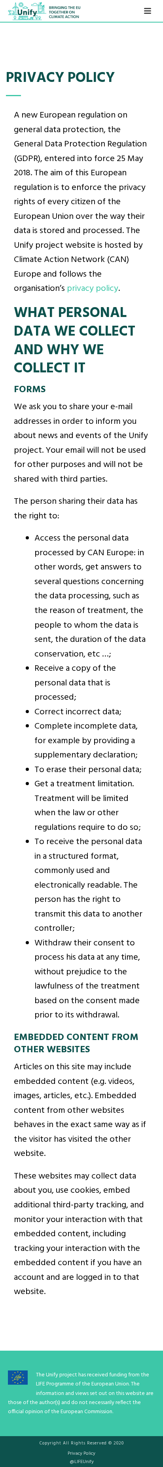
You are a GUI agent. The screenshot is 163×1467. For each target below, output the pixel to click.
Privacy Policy (81, 1453)
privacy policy (92, 289)
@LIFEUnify (82, 1462)
